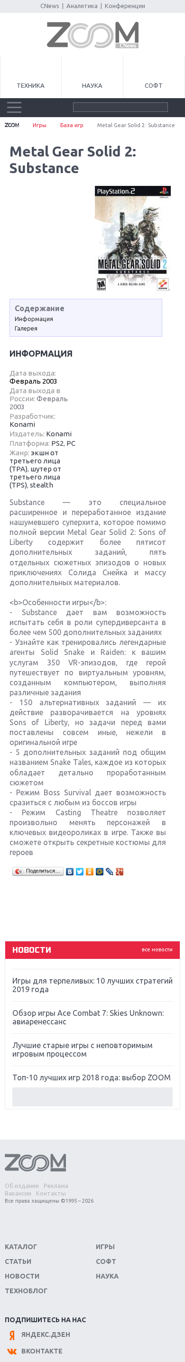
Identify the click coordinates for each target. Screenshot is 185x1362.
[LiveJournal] (110, 871)
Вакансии (18, 1193)
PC (70, 443)
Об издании (22, 1185)
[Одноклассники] (90, 871)
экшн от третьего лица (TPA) (34, 461)
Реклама (56, 1185)
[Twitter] (80, 871)
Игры (39, 125)
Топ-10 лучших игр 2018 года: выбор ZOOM (91, 1077)
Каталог (21, 1247)
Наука (92, 85)
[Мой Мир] (100, 871)
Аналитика (82, 5)
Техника (31, 85)
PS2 (57, 443)
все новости (157, 949)
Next (92, 1096)
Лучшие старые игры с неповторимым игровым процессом (82, 1049)
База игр (71, 125)
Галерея (26, 328)
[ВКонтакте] (70, 871)
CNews (49, 5)
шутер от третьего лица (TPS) (35, 477)
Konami (22, 424)
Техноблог (26, 1291)
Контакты (51, 1193)
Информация (34, 318)
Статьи (18, 1261)
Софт (154, 85)
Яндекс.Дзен (45, 1334)
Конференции (125, 5)
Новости (22, 1276)
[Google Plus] (120, 871)
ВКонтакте (42, 1351)
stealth (41, 485)
